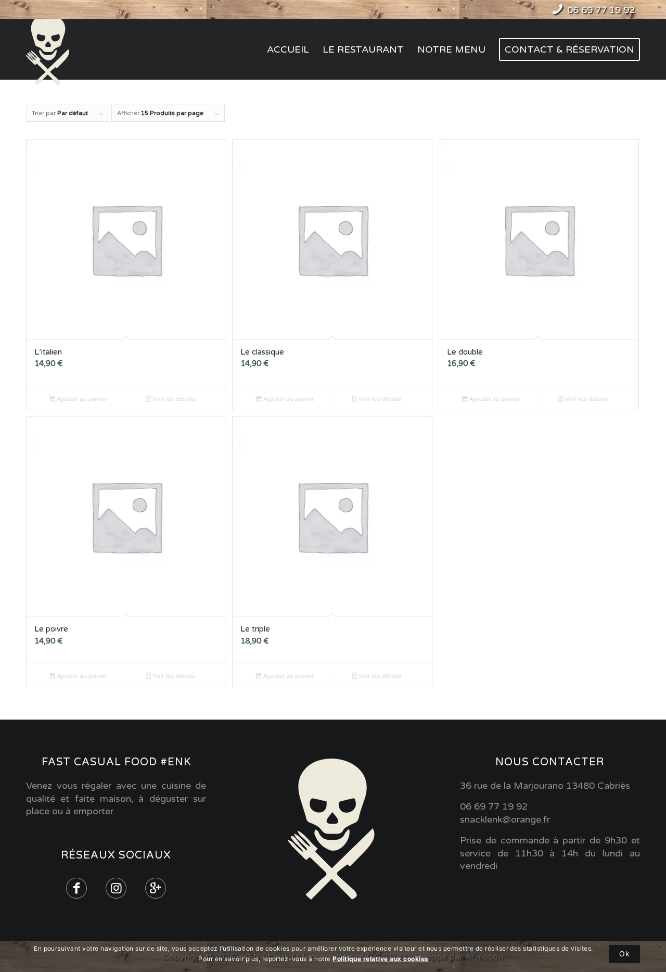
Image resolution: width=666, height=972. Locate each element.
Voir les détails (173, 399)
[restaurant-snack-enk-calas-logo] (51, 49)
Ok (624, 953)
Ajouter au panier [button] (81, 399)
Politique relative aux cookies (380, 959)
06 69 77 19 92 (601, 10)
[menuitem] (288, 49)
